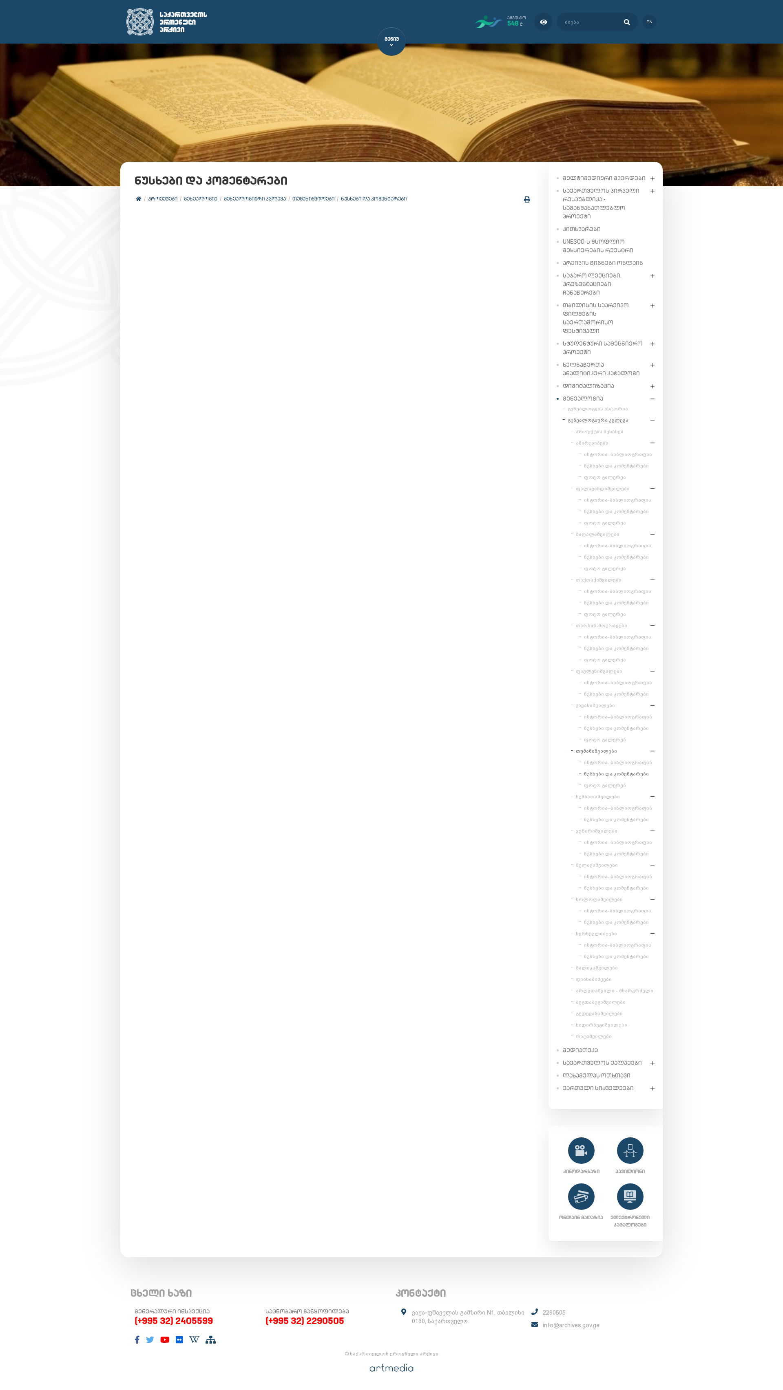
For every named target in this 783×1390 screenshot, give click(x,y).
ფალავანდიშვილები (603, 488)
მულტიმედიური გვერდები (604, 178)
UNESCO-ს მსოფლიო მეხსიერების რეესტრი (598, 246)
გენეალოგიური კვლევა (255, 199)
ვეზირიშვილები (596, 831)
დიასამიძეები (594, 979)
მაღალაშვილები (597, 534)
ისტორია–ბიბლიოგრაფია (618, 454)
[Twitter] (150, 1339)
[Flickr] (179, 1339)
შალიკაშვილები (597, 968)
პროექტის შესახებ (600, 431)
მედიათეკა (580, 1050)
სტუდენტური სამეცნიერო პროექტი (603, 348)
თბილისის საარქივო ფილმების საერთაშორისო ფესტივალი (596, 318)
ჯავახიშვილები (595, 705)
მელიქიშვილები (597, 865)
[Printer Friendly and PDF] (527, 199)
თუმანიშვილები (313, 199)
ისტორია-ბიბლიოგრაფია (617, 500)
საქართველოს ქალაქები (602, 1062)
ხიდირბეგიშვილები (601, 1025)
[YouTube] (165, 1339)
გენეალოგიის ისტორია (598, 409)
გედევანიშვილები (599, 1013)
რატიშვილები (594, 1036)
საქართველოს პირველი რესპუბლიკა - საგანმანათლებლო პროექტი (601, 203)
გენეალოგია (200, 199)
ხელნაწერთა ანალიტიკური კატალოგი (601, 369)
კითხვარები (582, 229)
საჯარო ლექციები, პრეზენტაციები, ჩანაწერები (592, 284)
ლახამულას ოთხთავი (596, 1075)
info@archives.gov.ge (571, 1325)
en (649, 22)
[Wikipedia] (194, 1339)
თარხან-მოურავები (601, 625)
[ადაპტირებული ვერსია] (543, 22)
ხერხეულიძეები (596, 933)
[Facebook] (137, 1339)
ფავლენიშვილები (599, 671)
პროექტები (162, 199)
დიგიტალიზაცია (588, 386)
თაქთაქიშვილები (599, 580)
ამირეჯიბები (592, 443)
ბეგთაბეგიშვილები (601, 1002)
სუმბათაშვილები (598, 797)
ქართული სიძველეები (598, 1088)
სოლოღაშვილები (599, 899)
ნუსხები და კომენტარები (374, 199)
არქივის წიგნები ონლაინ (603, 263)
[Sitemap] (211, 1339)
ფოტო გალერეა (605, 477)
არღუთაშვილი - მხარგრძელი (614, 990)
